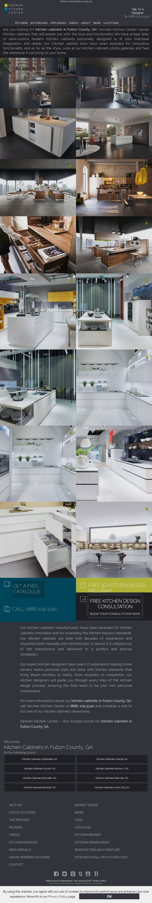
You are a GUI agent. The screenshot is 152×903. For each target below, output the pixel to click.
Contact (16, 864)
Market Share (86, 805)
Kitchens (21, 23)
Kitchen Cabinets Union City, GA (112, 787)
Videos (73, 23)
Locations (111, 23)
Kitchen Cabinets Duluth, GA (39, 768)
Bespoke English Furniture (97, 850)
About (86, 23)
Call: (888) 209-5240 (34, 609)
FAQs (79, 820)
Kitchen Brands (88, 835)
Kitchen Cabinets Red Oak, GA (112, 778)
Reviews (15, 827)
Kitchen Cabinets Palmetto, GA (40, 778)
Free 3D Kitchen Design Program (117, 588)
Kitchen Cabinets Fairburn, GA (112, 768)
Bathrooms (39, 23)
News (97, 23)
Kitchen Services (23, 842)
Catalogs (83, 827)
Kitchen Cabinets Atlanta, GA (112, 759)
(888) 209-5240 (82, 706)
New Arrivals (20, 850)
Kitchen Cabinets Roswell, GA (40, 787)
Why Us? (15, 805)
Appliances (58, 23)
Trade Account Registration (59, 880)
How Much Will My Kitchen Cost (101, 857)
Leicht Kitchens (22, 812)
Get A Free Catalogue (26, 588)
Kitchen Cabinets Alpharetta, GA (39, 759)
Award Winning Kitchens (29, 857)
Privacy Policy (57, 896)
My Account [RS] (82, 880)
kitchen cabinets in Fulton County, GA (65, 29)
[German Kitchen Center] (14, 13)
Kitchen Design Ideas (92, 842)
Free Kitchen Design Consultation (115, 603)
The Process (19, 820)
